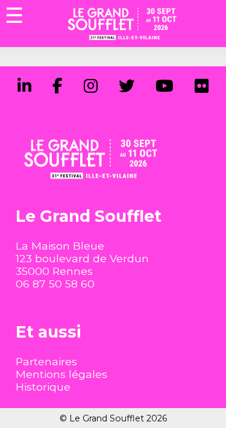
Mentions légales (61, 374)
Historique (43, 386)
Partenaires (46, 361)
